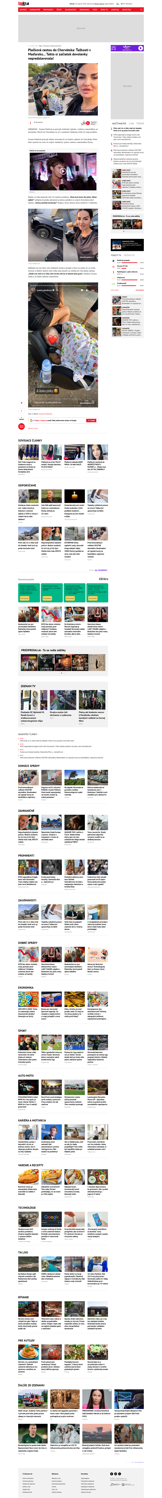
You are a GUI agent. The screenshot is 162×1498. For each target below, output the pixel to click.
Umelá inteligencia (46, 1241)
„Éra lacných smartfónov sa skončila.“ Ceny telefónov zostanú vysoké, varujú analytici (98, 1233)
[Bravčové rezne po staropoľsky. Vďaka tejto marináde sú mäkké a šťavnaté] (28, 1177)
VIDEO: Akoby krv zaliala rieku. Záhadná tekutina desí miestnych (50, 1276)
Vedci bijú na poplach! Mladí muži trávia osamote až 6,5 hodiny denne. (73, 925)
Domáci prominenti (56, 46)
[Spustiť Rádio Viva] (127, 46)
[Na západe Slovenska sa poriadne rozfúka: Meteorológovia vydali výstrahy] (74, 777)
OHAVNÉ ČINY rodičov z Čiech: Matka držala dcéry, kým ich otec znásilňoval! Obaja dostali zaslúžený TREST (74, 837)
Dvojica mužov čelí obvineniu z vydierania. (61, 714)
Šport (59, 10)
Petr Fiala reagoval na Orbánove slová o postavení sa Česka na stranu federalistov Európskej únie (26, 467)
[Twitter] (119, 1474)
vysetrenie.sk (91, 932)
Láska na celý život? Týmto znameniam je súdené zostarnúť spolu (131, 245)
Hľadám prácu (91, 1152)
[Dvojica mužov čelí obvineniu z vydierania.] (63, 700)
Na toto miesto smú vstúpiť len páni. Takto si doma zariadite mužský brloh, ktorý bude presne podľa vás (27, 1324)
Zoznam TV (28, 686)
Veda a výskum (68, 1239)
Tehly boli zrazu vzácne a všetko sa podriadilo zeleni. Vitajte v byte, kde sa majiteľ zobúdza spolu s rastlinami (51, 1324)
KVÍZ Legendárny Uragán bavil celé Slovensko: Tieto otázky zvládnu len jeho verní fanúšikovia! (55, 746)
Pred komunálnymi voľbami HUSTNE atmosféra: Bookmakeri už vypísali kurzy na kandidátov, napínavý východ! (61, 757)
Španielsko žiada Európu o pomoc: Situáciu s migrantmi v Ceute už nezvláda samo (51, 836)
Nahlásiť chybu (33, 428)
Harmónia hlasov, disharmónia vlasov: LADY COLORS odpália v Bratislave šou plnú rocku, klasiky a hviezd (98, 629)
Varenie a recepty (30, 1165)
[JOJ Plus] (113, 284)
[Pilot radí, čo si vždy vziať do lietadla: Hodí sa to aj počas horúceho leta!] (28, 912)
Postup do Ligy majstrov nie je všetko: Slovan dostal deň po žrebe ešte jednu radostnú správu (74, 1056)
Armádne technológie (24, 1241)
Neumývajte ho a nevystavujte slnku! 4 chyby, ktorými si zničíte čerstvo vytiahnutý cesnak (98, 1365)
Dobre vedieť (21, 634)
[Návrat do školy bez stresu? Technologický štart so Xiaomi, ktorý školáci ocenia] (98, 954)
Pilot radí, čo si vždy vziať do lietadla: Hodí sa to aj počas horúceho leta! (47, 741)
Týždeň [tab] (140, 123)
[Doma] (113, 278)
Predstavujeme (92, 1107)
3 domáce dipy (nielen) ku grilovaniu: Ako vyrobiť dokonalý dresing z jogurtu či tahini (98, 1190)
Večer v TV (129, 255)
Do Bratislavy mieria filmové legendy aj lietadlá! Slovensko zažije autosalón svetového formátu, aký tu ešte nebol (74, 629)
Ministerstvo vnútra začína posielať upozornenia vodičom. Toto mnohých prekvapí (73, 1101)
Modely (43, 1107)
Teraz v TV (116, 255)
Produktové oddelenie (87, 1481)
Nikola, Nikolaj (99, 4)
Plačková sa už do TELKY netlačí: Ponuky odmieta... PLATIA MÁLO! (51, 464)
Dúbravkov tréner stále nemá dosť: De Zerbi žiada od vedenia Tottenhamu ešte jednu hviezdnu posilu (27, 1057)
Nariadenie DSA (27, 1492)
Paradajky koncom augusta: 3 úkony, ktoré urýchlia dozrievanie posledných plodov (73, 1365)
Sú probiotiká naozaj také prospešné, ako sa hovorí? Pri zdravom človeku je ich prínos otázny (74, 1233)
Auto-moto (26, 1075)
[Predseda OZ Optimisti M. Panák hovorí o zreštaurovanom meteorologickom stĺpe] (34, 700)
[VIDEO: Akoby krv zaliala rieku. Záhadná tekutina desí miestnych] (51, 1264)
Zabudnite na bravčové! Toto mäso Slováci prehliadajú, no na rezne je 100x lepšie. (50, 1190)
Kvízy (95, 10)
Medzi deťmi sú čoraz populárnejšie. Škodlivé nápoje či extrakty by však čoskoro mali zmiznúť (74, 1277)
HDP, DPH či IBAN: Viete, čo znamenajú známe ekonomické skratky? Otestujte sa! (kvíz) (27, 1013)
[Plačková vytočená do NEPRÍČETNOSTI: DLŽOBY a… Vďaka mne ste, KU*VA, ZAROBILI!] (98, 452)
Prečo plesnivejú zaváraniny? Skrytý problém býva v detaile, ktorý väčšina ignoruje (50, 1365)
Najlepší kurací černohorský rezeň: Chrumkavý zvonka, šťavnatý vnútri (72, 1190)
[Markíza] (113, 261)
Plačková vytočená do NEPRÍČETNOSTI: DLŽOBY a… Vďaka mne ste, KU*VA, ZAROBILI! (97, 466)
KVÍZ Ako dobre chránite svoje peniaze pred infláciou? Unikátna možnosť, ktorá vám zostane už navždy (50, 629)
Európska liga (45, 1062)
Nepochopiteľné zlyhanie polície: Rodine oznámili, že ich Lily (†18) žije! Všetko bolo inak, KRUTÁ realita (28, 837)
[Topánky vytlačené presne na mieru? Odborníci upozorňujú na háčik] (51, 912)
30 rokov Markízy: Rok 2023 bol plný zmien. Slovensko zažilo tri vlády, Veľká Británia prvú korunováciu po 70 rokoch (98, 1279)
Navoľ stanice (115, 290)
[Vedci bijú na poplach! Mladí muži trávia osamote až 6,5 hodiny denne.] (74, 912)
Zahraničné (35, 10)
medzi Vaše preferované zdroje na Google (55, 420)
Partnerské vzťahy (128, 241)
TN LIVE (23, 1252)
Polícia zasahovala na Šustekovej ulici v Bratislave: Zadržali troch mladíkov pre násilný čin (97, 791)
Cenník (54, 1487)
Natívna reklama (56, 1492)
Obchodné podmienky (58, 1484)
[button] (88, 123)
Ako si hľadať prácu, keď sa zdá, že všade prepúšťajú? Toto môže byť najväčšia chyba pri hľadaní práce (73, 1147)
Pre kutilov (26, 1340)
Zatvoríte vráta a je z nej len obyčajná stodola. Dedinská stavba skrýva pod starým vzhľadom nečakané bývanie (97, 1324)
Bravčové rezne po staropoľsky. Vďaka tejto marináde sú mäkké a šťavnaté (27, 1190)
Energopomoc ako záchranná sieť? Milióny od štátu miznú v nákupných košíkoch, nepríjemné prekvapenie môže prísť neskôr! (97, 1014)
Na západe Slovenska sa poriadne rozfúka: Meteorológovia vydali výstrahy (73, 791)
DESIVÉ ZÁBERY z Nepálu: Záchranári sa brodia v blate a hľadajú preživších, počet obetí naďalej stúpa (131, 332)
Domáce (23, 10)
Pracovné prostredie (23, 1154)
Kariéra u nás (26, 1487)
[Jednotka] (113, 272)
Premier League (22, 1064)
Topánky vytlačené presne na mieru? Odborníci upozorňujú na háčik (51, 924)
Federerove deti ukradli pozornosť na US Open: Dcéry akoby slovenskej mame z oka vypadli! (97, 881)
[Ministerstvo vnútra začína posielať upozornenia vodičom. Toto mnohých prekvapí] (74, 1087)
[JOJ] (113, 267)
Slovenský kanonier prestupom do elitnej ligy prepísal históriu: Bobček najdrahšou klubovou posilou (98, 1057)
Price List (54, 1489)
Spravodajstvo (85, 1478)
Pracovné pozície (26, 579)
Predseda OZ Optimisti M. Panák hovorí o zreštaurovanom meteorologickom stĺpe (32, 716)
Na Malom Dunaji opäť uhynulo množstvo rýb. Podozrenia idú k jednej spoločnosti (27, 1277)
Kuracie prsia (68, 1197)
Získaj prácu (67, 1154)
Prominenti (48, 10)
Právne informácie (28, 1478)
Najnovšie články (27, 734)
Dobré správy (27, 943)
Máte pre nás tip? (86, 1492)
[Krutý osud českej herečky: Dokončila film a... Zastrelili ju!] (51, 867)
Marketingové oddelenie (88, 1489)
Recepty (20, 1374)
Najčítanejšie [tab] (119, 123)
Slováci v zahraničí (93, 1064)
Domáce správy (29, 766)
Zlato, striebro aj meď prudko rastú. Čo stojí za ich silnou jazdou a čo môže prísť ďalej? (73, 1013)
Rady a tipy (91, 1197)
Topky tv (104, 10)
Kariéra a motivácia (32, 1120)
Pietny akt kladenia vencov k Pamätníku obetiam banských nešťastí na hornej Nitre (92, 716)
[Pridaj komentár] (21, 403)
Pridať (92, 420)
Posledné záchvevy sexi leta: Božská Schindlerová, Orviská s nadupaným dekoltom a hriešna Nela (73, 882)
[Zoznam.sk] (116, 1485)
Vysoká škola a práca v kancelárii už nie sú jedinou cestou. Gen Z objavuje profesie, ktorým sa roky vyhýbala (28, 1147)
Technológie (27, 1207)
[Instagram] (115, 1474)
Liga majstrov (68, 1062)
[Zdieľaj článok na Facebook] (21, 411)
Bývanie (23, 1297)
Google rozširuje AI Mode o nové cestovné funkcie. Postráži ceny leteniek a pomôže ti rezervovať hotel (51, 1234)
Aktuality (43, 1154)
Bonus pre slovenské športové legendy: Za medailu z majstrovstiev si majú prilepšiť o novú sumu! (50, 1014)
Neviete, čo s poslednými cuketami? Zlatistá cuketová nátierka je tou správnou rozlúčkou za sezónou (28, 1367)
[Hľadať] (141, 9)
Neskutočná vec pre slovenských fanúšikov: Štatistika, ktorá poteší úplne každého (27, 628)
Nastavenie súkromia (29, 1484)
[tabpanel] (127, 146)
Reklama (55, 1474)
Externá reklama (57, 1481)
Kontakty (84, 1474)
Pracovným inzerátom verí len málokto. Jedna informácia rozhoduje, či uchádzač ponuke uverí (97, 1145)
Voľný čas (126, 10)
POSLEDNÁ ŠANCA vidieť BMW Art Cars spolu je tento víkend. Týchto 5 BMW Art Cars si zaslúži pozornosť (28, 1102)
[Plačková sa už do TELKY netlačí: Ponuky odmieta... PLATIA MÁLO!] (51, 452)
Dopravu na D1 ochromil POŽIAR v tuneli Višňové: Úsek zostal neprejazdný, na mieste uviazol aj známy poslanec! (51, 792)
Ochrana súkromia (28, 1481)
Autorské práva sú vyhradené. (119, 1480)
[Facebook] (111, 1474)
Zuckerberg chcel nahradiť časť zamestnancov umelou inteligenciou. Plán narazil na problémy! (50, 1147)
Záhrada (66, 1372)
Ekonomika (84, 10)
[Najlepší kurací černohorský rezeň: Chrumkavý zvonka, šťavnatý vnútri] (74, 1177)
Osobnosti (44, 884)
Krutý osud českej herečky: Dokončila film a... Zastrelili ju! (41, 752)
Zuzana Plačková (45, 414)
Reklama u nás (56, 1478)
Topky (40, 46)
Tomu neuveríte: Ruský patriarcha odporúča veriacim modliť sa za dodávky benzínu (97, 836)
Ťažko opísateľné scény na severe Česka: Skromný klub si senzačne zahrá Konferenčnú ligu (51, 1056)
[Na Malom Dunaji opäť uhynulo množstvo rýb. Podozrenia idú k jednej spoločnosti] (28, 1264)
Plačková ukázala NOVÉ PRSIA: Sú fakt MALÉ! (73, 463)
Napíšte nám (26, 1489)
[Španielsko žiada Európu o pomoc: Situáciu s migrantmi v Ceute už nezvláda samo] (51, 822)
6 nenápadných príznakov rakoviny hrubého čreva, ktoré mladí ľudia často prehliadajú (97, 925)
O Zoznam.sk (27, 1474)
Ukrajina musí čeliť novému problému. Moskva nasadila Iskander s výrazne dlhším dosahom (28, 1234)
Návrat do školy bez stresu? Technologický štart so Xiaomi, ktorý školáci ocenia (96, 968)
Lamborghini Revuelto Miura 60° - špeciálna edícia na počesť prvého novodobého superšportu (97, 1101)
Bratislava (90, 797)
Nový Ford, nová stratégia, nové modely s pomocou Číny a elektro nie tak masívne (51, 1101)
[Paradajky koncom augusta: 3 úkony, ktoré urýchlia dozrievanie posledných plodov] (74, 1352)
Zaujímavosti (70, 10)
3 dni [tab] (131, 123)
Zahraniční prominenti (94, 887)
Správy (23, 724)
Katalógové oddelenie (87, 1487)
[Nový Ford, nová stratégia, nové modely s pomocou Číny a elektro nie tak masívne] (51, 1087)
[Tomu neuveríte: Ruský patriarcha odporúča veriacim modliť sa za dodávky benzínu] (98, 822)
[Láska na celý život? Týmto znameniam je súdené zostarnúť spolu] (116, 245)
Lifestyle (115, 10)
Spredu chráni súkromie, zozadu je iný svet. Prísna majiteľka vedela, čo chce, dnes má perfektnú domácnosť (74, 1324)
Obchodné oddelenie (87, 1484)
